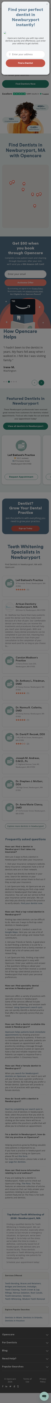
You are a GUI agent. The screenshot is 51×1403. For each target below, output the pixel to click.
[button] (25, 63)
